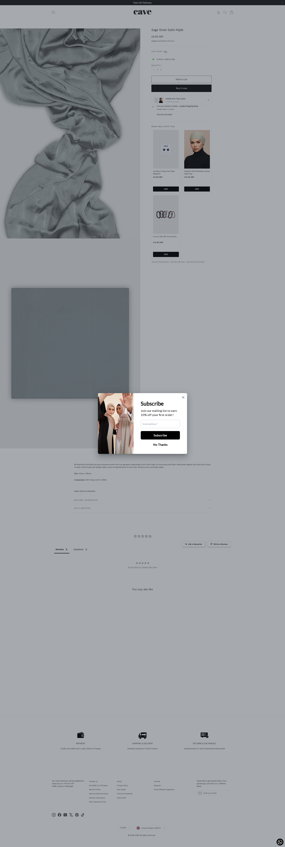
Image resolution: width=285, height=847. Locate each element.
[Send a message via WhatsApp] (280, 842)
